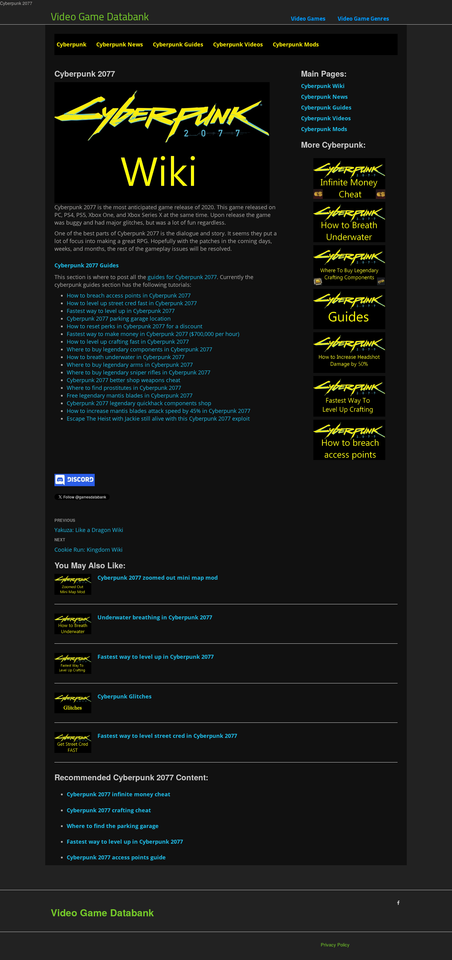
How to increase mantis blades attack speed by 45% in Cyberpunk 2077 (158, 410)
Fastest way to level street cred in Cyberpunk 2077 (167, 735)
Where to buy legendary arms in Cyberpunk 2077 (130, 364)
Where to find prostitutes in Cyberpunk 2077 (124, 387)
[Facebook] (398, 902)
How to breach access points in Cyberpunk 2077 (129, 295)
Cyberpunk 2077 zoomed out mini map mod (157, 577)
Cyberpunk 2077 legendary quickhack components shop (139, 403)
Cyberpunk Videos (238, 44)
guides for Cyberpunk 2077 (182, 277)
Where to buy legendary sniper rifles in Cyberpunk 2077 (138, 372)
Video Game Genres (363, 18)
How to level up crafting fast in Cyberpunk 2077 (128, 341)
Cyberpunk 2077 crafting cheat (109, 810)
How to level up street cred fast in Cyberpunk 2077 (132, 303)
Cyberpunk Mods (296, 44)
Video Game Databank (100, 16)
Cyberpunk (71, 44)
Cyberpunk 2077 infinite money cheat (118, 794)
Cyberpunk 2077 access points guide (116, 857)
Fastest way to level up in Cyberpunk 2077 (121, 310)
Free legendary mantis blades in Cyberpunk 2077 (129, 395)
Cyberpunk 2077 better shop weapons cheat (123, 380)
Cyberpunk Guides (178, 44)
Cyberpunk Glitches (124, 696)
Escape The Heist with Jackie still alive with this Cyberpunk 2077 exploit (158, 418)
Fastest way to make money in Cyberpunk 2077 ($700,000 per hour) (153, 334)
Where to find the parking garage (113, 826)
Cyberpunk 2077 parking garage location (119, 318)
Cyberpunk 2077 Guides (86, 265)
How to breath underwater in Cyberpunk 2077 (125, 357)
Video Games (308, 18)
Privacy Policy (335, 944)
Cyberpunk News (119, 44)
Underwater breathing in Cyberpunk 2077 (154, 617)
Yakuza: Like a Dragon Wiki (88, 530)
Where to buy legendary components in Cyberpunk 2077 (139, 349)
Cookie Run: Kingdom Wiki (88, 549)
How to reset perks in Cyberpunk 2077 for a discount (134, 326)
